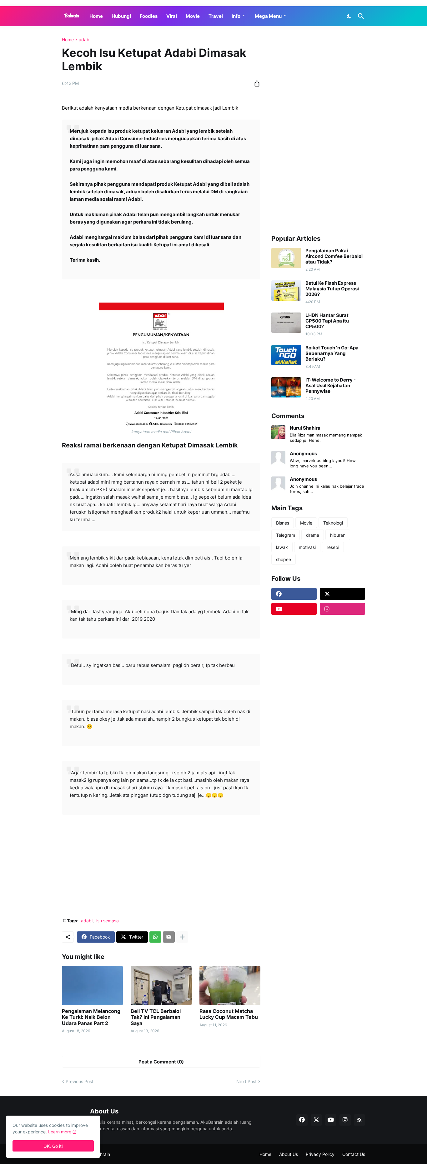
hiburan (337, 535)
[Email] (169, 937)
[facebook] (294, 594)
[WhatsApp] (155, 937)
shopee (283, 559)
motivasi (307, 547)
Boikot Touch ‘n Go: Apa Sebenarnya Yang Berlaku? (332, 353)
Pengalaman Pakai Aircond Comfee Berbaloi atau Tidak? (334, 256)
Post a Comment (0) (161, 1062)
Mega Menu (268, 16)
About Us (288, 1154)
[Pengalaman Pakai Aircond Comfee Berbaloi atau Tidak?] (286, 258)
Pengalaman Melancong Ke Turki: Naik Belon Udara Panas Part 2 (91, 1017)
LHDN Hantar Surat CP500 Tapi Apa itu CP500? (327, 321)
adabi (84, 39)
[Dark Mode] (349, 16)
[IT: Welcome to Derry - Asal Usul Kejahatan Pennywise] (286, 387)
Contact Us (353, 1154)
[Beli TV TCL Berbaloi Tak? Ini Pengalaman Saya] (161, 985)
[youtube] (294, 609)
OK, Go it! (53, 1146)
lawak (282, 547)
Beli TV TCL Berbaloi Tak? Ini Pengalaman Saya (156, 1017)
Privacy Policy (320, 1154)
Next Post (246, 1081)
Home (96, 16)
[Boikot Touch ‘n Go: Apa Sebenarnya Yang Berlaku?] (286, 355)
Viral (171, 16)
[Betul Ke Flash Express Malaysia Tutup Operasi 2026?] (286, 290)
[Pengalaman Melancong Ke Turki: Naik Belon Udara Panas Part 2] (92, 985)
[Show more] (182, 937)
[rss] (359, 1120)
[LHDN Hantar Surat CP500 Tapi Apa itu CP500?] (286, 323)
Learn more (59, 1131)
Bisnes (282, 522)
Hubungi (121, 16)
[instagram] (342, 609)
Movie (193, 16)
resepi (333, 547)
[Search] (359, 16)
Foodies (149, 16)
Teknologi (333, 522)
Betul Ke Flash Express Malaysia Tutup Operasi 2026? (332, 288)
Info (236, 16)
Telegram (285, 535)
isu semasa (107, 920)
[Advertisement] (161, 866)
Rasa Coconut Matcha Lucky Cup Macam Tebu (228, 1014)
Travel (215, 16)
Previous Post (79, 1081)
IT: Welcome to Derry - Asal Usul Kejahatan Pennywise (330, 385)
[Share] (255, 83)
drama (312, 535)
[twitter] (342, 594)
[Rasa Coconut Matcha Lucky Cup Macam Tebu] (229, 985)
